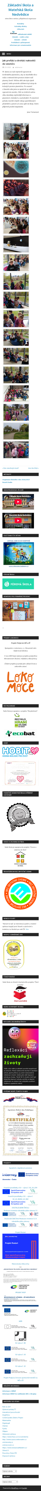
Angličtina (6, 1415)
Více (27, 929)
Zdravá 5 (5, 1450)
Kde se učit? (6, 1407)
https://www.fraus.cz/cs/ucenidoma (15, 1437)
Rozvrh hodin (7, 482)
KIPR (20, 1321)
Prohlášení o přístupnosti (20, 42)
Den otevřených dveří (11, 468)
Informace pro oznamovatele (20, 45)
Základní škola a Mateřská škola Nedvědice (21, 10)
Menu (9, 54)
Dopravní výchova (8, 1456)
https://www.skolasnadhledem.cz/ (14, 1448)
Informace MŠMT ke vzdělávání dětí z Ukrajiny (19, 1394)
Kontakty (20, 24)
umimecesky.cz (7, 1442)
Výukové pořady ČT (9, 1409)
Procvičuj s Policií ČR (9, 1453)
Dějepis (5, 1431)
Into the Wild (33, 468)
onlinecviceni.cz (8, 1445)
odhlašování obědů (25, 34)
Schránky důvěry (20, 26)
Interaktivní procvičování (11, 1412)
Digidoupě (6, 1423)
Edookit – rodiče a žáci (20, 37)
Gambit (24, 1488)
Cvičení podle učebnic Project (12, 1418)
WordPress (15, 1488)
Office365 (20, 29)
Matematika (6, 1420)
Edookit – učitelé (20, 40)
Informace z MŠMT (9, 1391)
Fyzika (4, 1429)
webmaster (18, 67)
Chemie (5, 1426)
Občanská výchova (9, 1434)
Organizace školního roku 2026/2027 (16, 480)
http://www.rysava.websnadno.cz (14, 1439)
